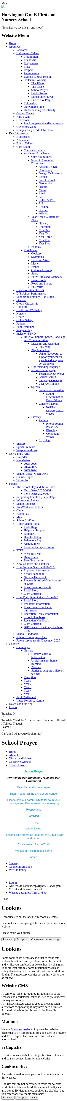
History (43, 186)
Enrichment (30, 250)
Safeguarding (24, 330)
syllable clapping (48, 403)
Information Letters (27, 500)
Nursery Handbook (35, 577)
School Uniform (25, 520)
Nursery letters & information (41, 655)
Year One (44, 230)
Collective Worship (35, 80)
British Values (24, 143)
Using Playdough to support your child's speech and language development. (51, 358)
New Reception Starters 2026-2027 (37, 597)
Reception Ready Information (41, 613)
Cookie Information (20, 866)
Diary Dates (31, 557)
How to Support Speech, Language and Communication (44, 338)
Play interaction (40, 350)
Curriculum (23, 146)
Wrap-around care (26, 450)
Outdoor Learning (41, 270)
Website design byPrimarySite (27, 892)
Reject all (8, 939)
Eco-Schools (38, 280)
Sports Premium (25, 447)
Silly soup (44, 346)
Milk (19, 517)
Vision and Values (34, 150)
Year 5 (27, 693)
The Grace (37, 86)
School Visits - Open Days (32, 473)
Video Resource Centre (30, 700)
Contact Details (25, 113)
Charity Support (25, 477)
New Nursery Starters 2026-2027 (35, 567)
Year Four (44, 240)
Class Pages (23, 647)
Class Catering (32, 593)
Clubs (19, 510)
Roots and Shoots (41, 283)
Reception (45, 226)
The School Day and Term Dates (35, 487)
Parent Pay (22, 513)
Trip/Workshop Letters (29, 507)
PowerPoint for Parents (37, 587)
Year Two (44, 233)
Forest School (47, 180)
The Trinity (37, 83)
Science (43, 210)
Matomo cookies (20, 1029)
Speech (35, 387)
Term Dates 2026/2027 (37, 493)
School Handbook (34, 617)
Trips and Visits (40, 260)
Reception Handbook (36, 620)
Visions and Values (27, 53)
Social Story (31, 590)
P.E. (41, 196)
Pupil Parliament (26, 697)
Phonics (36, 246)
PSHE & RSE (47, 200)
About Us (14, 46)
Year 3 (27, 687)
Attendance (23, 140)
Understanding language (45, 366)
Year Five (44, 243)
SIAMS (20, 443)
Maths (42, 190)
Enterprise (37, 286)
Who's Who (23, 116)
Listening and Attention (45, 343)
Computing (45, 170)
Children (14, 643)
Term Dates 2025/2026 (37, 490)
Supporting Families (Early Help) (35, 296)
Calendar (21, 457)
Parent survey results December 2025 (38, 640)
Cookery (36, 253)
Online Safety (24, 320)
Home (12, 43)
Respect (28, 70)
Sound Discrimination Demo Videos (54, 397)
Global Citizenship (27, 303)
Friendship (30, 60)
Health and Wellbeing (29, 310)
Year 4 (27, 690)
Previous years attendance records (43, 123)
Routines (29, 533)
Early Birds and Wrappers (46, 276)
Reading (44, 206)
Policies (20, 323)
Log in (13, 707)
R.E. (41, 203)
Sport (34, 273)
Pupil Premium (25, 326)
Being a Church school (37, 76)
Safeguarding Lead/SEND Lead (35, 130)
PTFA (20, 550)
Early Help (30, 527)
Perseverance (31, 73)
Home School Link (27, 523)
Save (34, 1097)
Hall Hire (21, 306)
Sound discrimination (51, 390)
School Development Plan (31, 637)
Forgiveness (31, 63)
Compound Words (52, 435)
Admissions (23, 136)
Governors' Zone (26, 126)
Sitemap (13, 863)
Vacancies (22, 480)
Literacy (36, 417)
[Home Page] (2, 6)
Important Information (37, 603)
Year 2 (27, 683)
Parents (13, 483)
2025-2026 (30, 463)
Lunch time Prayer (42, 96)
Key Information (18, 133)
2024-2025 (30, 467)
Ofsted (20, 316)
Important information (37, 570)
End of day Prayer (42, 100)
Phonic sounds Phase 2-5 (54, 425)
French (43, 176)
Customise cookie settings (45, 939)
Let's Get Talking (49, 383)
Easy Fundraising (34, 560)
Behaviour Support (35, 540)
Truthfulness (31, 56)
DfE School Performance (31, 293)
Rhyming (44, 440)
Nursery (43, 223)
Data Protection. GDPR (30, 290)
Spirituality (30, 103)
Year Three (45, 236)
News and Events (19, 453)
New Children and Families (32, 563)
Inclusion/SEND (26, 333)
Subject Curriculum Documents (42, 161)
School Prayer (39, 90)
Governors (22, 120)
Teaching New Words (51, 373)
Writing (43, 213)
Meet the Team (32, 553)
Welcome (21, 50)
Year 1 (27, 680)
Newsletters (23, 460)
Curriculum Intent (41, 156)
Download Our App (21, 703)
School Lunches (25, 503)
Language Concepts (50, 380)
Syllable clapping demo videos (54, 410)
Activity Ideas (32, 543)
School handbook (34, 573)
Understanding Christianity (39, 110)
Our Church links (34, 106)
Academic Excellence (36, 153)
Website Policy (17, 870)
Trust (27, 66)
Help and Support (34, 530)
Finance (21, 300)
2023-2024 (30, 470)
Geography (45, 183)
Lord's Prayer (39, 93)
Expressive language (43, 370)
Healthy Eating (33, 537)
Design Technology (50, 173)
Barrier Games (47, 376)
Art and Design (48, 166)
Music (42, 193)
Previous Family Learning (39, 547)
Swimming (37, 256)
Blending (51, 430)
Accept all (22, 939)
